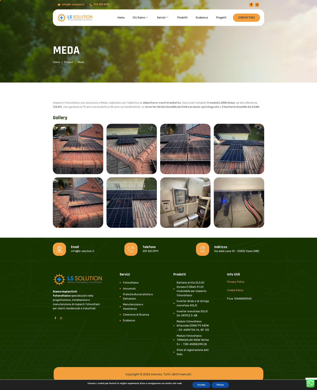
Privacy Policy (235, 281)
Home (120, 17)
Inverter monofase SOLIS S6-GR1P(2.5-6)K (192, 313)
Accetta (201, 384)
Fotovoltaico (131, 282)
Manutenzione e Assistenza (133, 306)
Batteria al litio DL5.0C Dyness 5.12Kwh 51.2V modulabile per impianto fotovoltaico (191, 289)
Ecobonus (202, 17)
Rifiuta (220, 384)
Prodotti (182, 17)
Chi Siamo (139, 17)
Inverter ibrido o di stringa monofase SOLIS (193, 303)
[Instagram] (60, 318)
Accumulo (129, 288)
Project (68, 62)
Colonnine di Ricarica (136, 314)
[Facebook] (251, 5)
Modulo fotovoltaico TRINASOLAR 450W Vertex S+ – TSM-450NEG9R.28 (193, 340)
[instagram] (257, 5)
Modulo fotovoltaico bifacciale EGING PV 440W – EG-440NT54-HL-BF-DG (193, 325)
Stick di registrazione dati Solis (193, 352)
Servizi (161, 17)
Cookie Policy (235, 290)
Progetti (221, 17)
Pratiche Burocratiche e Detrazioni (138, 296)
